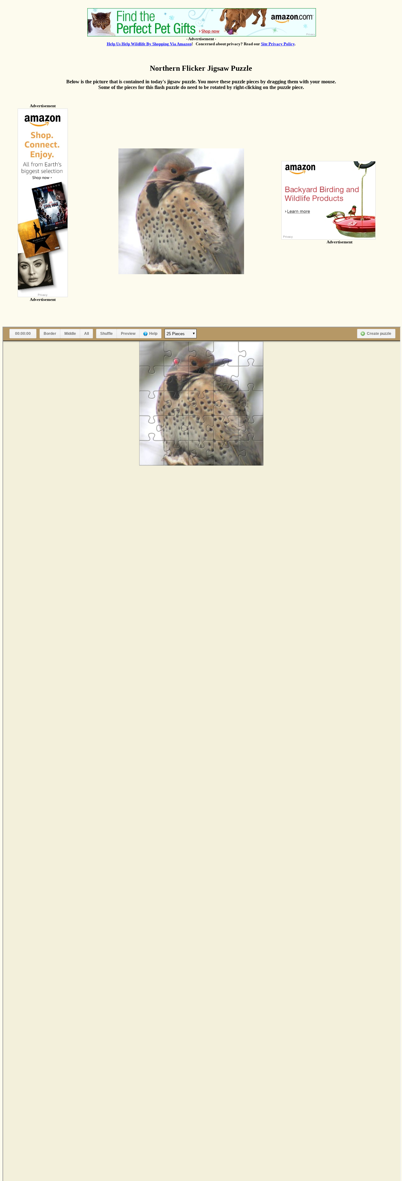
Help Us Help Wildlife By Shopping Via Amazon (149, 44)
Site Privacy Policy (278, 44)
